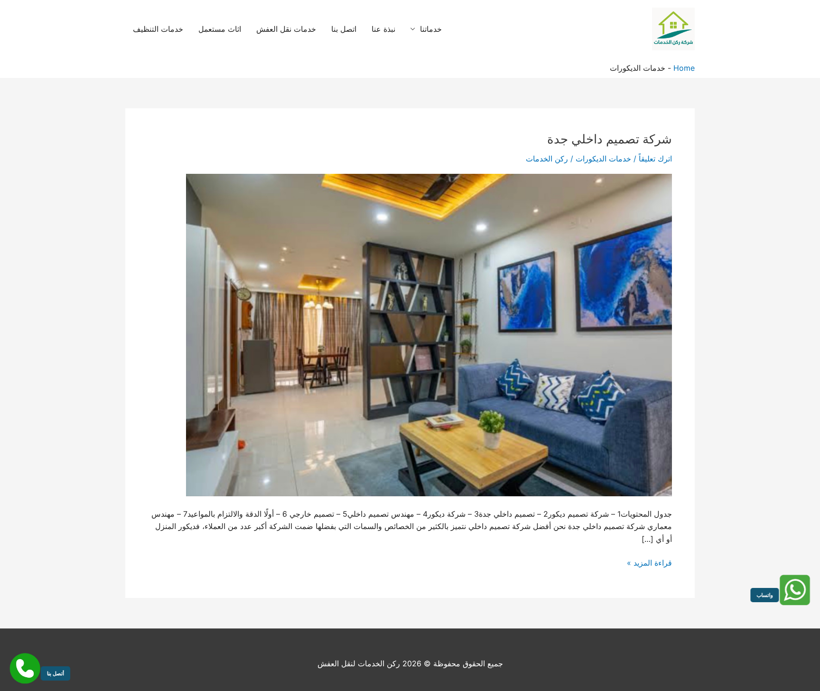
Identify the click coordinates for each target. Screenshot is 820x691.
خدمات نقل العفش (286, 29)
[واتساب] (795, 590)
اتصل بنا (343, 29)
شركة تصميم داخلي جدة (609, 139)
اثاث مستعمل (219, 29)
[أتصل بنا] (24, 668)
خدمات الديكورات (603, 158)
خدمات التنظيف (158, 29)
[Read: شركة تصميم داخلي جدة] (429, 334)
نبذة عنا (383, 29)
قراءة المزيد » (649, 563)
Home (684, 68)
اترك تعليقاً (655, 158)
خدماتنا (431, 29)
